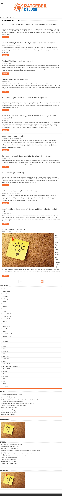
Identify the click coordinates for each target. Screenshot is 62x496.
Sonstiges (5, 371)
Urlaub (4, 383)
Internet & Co (6, 338)
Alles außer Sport (5, 398)
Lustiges (4, 346)
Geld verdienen (6, 323)
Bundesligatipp (6, 294)
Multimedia (5, 351)
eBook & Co (5, 296)
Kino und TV (5, 341)
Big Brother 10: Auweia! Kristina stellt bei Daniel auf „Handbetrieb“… (27, 156)
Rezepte (4, 361)
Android (5, 289)
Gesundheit (5, 328)
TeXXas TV (3, 409)
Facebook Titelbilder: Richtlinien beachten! (17, 61)
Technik (4, 378)
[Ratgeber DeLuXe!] (31, 7)
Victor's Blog (4, 410)
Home (2, 17)
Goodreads (3, 401)
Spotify (2, 407)
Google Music (4, 403)
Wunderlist (3, 414)
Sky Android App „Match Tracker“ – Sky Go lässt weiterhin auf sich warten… (29, 43)
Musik (4, 353)
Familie (4, 301)
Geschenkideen (6, 326)
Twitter (4, 381)
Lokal (4, 343)
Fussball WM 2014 (7, 318)
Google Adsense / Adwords (9, 333)
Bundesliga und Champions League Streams (11, 399)
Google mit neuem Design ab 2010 (14, 229)
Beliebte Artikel (6, 291)
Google (4, 331)
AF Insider (3, 394)
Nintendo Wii (6, 356)
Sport (4, 373)
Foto (4, 308)
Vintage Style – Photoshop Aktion (14, 136)
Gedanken (5, 321)
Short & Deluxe (6, 368)
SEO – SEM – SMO (7, 363)
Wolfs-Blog (3, 412)
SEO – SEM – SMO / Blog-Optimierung (11, 366)
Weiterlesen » (5, 37)
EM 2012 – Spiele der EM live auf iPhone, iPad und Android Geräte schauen (29, 25)
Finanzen (5, 306)
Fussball (4, 311)
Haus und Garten (7, 336)
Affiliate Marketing (5, 396)
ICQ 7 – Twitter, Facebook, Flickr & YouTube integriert (21, 191)
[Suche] (42, 281)
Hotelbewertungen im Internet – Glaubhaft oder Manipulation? (25, 98)
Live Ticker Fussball (5, 405)
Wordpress (5, 386)
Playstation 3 (6, 358)
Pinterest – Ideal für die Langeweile (15, 79)
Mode (4, 348)
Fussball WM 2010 (7, 316)
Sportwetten (5, 376)
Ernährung (5, 299)
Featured (5, 303)
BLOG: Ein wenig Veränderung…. (14, 173)
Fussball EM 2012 (7, 313)
